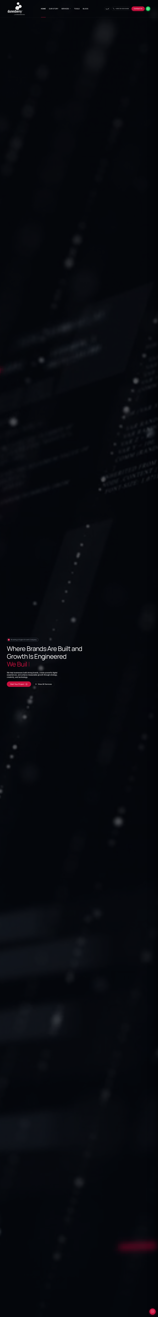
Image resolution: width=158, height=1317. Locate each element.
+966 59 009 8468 (122, 8)
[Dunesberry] (16, 9)
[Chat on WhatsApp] (148, 8)
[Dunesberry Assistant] (152, 1311)
